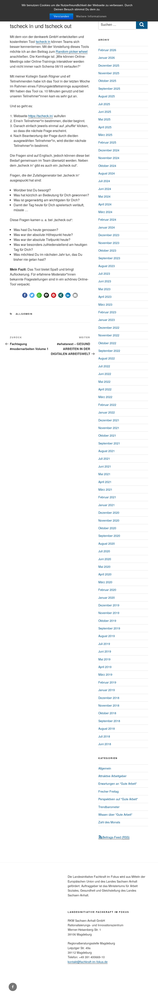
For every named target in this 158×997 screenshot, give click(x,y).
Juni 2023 (104, 281)
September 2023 (109, 258)
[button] (24, 295)
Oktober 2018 (107, 713)
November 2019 (108, 613)
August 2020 (106, 543)
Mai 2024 (104, 196)
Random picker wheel (72, 51)
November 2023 (108, 243)
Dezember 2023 (108, 235)
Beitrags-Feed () (116, 837)
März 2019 (105, 674)
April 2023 (105, 297)
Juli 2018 (104, 736)
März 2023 (105, 304)
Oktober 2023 (107, 250)
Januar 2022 (106, 412)
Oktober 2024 (107, 166)
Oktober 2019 (107, 621)
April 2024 (105, 204)
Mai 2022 (104, 381)
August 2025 (106, 96)
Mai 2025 (104, 119)
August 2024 (106, 173)
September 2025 (109, 88)
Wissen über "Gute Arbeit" (115, 814)
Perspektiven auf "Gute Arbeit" (118, 799)
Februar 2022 (107, 405)
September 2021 (109, 443)
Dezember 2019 (108, 605)
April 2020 (105, 574)
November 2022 (108, 335)
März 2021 (105, 489)
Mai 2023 (104, 289)
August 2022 (106, 358)
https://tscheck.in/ (40, 115)
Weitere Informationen (91, 16)
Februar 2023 (107, 312)
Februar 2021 (107, 497)
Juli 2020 (104, 551)
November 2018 (108, 705)
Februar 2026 (107, 50)
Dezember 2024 (108, 150)
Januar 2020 (106, 597)
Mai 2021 (104, 474)
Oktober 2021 (107, 435)
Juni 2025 (104, 112)
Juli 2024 (104, 181)
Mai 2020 (104, 566)
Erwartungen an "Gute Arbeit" (117, 783)
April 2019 (105, 667)
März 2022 (105, 397)
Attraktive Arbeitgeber (112, 776)
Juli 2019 (104, 644)
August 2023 (106, 266)
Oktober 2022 (107, 343)
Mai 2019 (104, 659)
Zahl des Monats (109, 822)
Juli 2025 (104, 104)
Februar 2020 (107, 590)
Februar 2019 (107, 682)
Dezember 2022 (108, 327)
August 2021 (106, 451)
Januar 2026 (106, 57)
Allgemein (24, 313)
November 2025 (108, 73)
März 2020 (105, 582)
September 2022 (109, 351)
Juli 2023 (104, 273)
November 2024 (108, 158)
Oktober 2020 (107, 528)
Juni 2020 (104, 559)
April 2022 (105, 389)
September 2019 (109, 628)
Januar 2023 (106, 320)
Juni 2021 (104, 466)
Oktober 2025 (107, 81)
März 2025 (105, 135)
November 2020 (108, 520)
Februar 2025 (107, 142)
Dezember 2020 (108, 512)
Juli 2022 (104, 366)
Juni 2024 (104, 189)
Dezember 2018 (108, 698)
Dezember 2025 (108, 65)
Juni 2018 (104, 744)
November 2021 (108, 428)
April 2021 (105, 482)
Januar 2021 (106, 505)
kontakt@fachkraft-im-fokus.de (88, 962)
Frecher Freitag (108, 791)
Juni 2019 (104, 651)
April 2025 (105, 127)
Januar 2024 (106, 227)
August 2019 (106, 636)
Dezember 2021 (108, 420)
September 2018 (109, 721)
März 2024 (105, 212)
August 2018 (106, 728)
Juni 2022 (104, 374)
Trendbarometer (109, 807)
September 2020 (109, 536)
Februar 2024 (107, 219)
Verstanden (61, 16)
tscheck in (43, 41)
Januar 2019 (106, 690)
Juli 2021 (104, 458)
